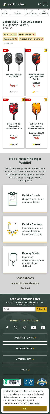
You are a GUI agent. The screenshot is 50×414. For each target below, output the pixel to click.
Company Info (23, 359)
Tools (24, 370)
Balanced (9, 39)
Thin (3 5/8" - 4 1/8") (30, 39)
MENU (46, 4)
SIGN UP (41, 309)
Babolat (8, 34)
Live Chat (25, 288)
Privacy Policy (22, 400)
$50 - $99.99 (25, 34)
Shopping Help (24, 348)
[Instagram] (24, 327)
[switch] (43, 12)
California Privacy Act (14, 403)
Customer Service (23, 337)
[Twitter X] (15, 327)
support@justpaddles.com (25, 283)
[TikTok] (43, 327)
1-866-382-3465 (25, 278)
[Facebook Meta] (7, 327)
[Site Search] (39, 4)
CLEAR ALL (8, 43)
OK (25, 408)
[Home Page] (14, 4)
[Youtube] (33, 327)
